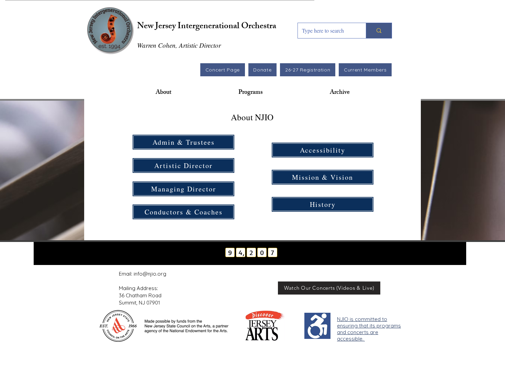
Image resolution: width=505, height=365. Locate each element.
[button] (163, 92)
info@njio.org (150, 273)
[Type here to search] (379, 30)
